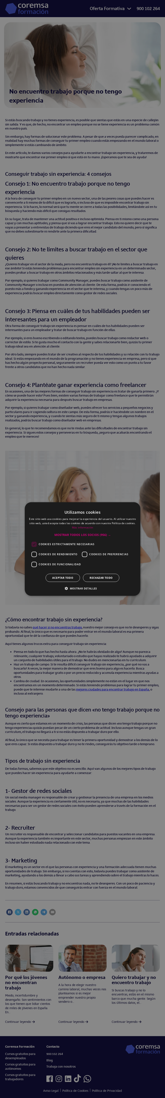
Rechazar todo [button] (101, 577)
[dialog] (82, 549)
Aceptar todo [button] (62, 577)
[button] (82, 535)
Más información (82, 527)
